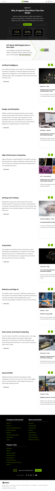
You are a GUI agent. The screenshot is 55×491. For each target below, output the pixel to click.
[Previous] (49, 65)
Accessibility (34, 485)
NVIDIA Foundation (11, 430)
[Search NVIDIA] (5, 1)
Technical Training (10, 460)
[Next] (52, 65)
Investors (8, 425)
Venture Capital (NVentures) (13, 428)
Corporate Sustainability (12, 435)
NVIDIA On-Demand (34, 439)
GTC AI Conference (33, 437)
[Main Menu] (3, 2)
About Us (8, 423)
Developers (9, 448)
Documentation (10, 457)
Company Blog (32, 425)
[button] (46, 2)
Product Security (6, 487)
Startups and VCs (10, 455)
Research (8, 432)
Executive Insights (10, 453)
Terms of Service (25, 485)
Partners (8, 450)
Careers (8, 439)
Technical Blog (32, 428)
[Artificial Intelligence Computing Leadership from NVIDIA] (25, 1)
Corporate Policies (42, 485)
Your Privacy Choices (15, 485)
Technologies (9, 437)
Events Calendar (33, 435)
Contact (14, 487)
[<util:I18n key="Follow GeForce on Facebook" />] (26, 475)
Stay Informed (32, 432)
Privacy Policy (5, 485)
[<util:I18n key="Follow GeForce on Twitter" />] (33, 475)
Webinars (31, 430)
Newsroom (31, 423)
